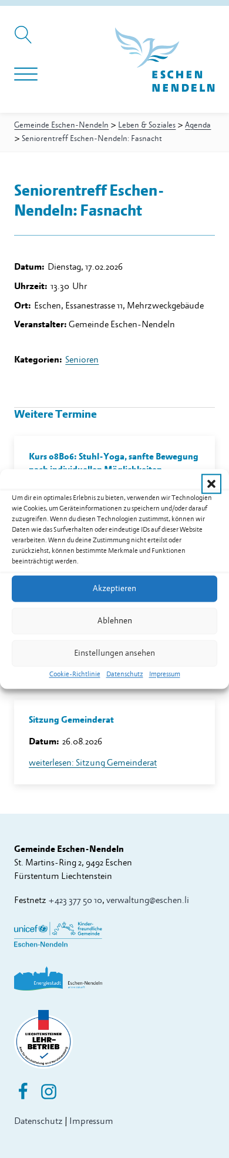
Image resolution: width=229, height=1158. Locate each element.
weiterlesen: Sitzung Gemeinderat (93, 762)
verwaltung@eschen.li (147, 900)
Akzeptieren (114, 588)
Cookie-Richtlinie (74, 673)
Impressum (164, 673)
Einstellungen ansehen (114, 653)
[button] (211, 483)
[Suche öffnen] (25, 40)
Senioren (82, 359)
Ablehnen (114, 621)
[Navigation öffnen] (26, 75)
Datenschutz (124, 673)
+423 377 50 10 (75, 900)
